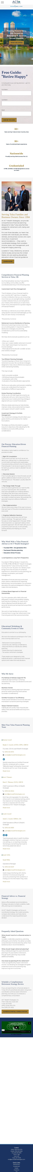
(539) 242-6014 (9, 752)
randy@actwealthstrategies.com (15, 755)
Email (3, 110)
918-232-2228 (18, 1151)
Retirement (16, 1164)
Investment (16, 1166)
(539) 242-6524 (9, 791)
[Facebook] (6, 835)
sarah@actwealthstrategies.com (15, 870)
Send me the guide (9, 120)
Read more (6, 771)
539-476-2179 (18, 1149)
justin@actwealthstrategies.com (15, 830)
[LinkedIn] (4, 759)
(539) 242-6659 (9, 827)
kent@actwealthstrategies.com (15, 794)
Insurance (16, 1170)
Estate (16, 1168)
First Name (5, 89)
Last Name (4, 100)
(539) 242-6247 (9, 867)
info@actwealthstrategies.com (16, 1159)
